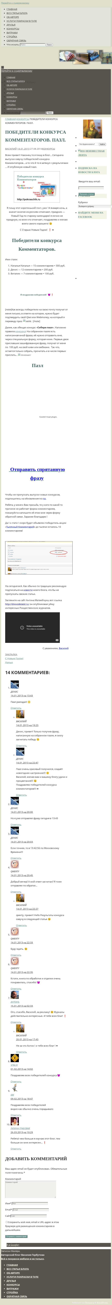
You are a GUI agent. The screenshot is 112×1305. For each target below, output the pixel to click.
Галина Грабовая (20, 1128)
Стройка (12, 36)
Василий (11, 148)
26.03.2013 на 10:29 (22, 1132)
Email (8, 1209)
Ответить (16, 708)
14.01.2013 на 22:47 (27, 762)
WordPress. (102, 1302)
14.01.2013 (23, 148)
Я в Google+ (13, 1244)
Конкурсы (13, 28)
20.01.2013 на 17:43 (27, 1039)
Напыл (9, 662)
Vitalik (14, 1065)
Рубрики (83, 202)
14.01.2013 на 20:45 (22, 875)
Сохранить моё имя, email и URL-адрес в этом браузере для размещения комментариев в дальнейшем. (32, 1226)
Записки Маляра (24, 76)
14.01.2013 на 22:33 (22, 942)
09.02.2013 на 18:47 (22, 1098)
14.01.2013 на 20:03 (22, 841)
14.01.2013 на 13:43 (22, 695)
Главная (12, 9)
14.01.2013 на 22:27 (27, 908)
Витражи (12, 32)
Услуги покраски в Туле (22, 21)
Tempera (89, 1302)
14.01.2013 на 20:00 (22, 812)
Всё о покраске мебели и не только (22, 1258)
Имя (8, 1203)
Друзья (11, 24)
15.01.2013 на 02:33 (22, 1005)
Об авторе (13, 17)
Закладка (11, 654)
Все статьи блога (17, 13)
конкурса (20, 331)
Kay (12, 1094)
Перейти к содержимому (15, 2)
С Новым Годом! (14, 658)
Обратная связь (16, 40)
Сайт (8, 1215)
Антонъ (15, 1001)
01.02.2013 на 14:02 (22, 1069)
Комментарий (13, 1178)
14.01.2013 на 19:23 (27, 725)
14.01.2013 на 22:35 (22, 972)
